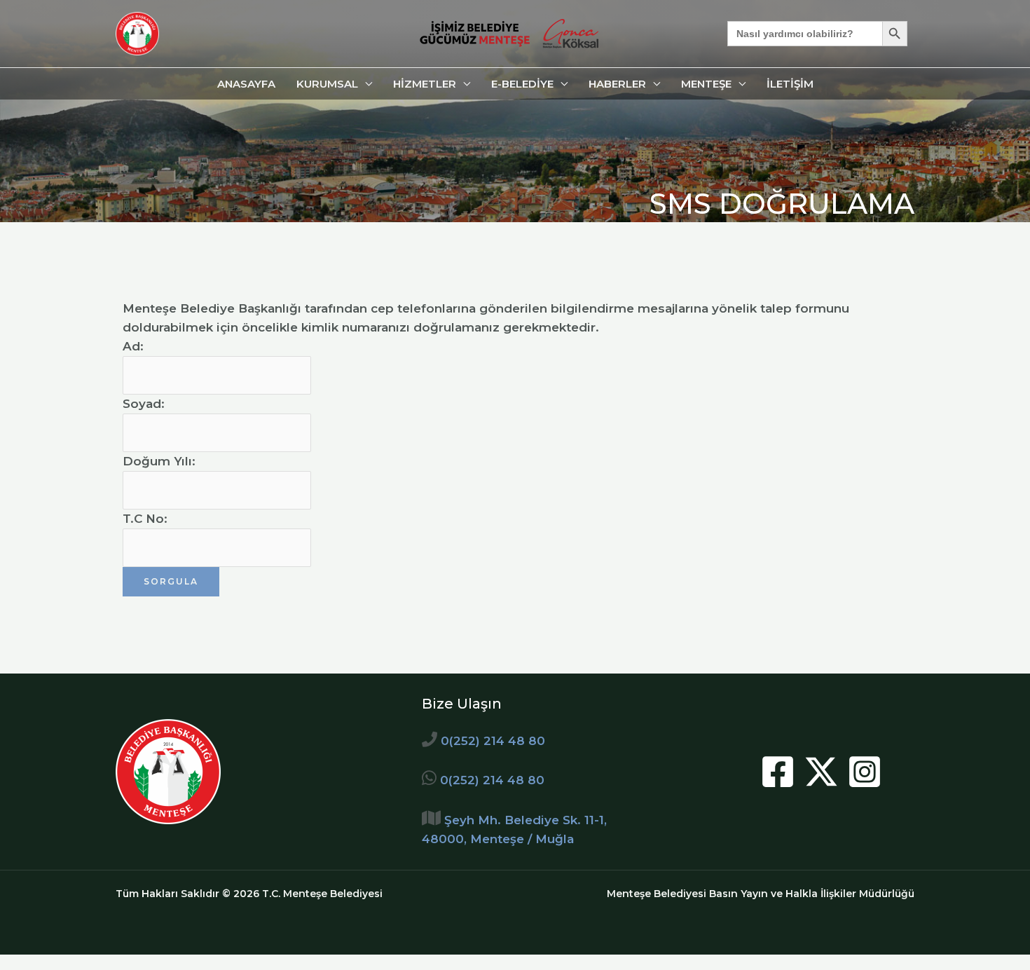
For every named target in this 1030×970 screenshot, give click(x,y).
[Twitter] (821, 771)
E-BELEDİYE (522, 83)
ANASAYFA (246, 83)
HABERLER (617, 83)
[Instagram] (864, 771)
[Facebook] (777, 771)
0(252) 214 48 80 (493, 741)
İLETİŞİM (790, 83)
